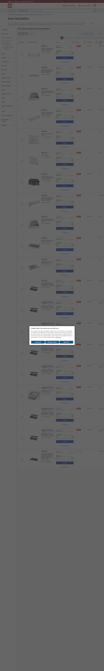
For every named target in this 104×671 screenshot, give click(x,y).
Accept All (38, 342)
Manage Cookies (52, 342)
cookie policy (58, 337)
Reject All (66, 342)
